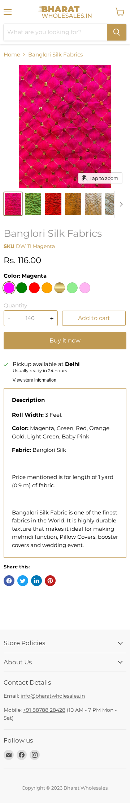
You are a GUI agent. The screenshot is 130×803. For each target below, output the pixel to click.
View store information (34, 380)
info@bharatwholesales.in (53, 696)
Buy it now (65, 340)
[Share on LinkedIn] (36, 580)
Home (12, 54)
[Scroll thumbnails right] (120, 204)
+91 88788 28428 (44, 710)
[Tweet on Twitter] (22, 580)
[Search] (116, 32)
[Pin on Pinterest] (50, 580)
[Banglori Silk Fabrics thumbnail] (13, 203)
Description (28, 399)
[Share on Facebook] (9, 580)
